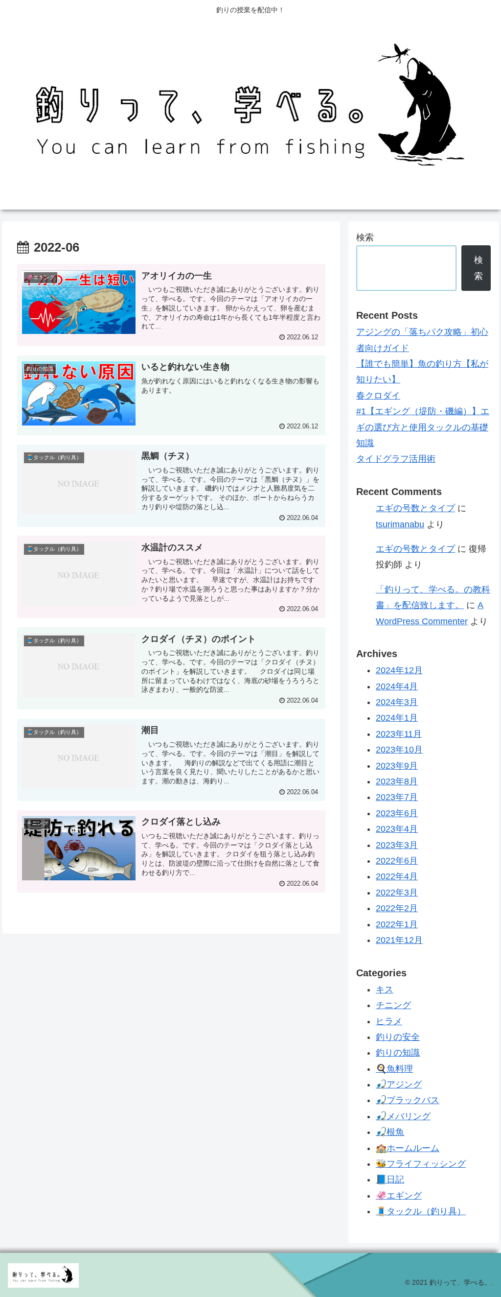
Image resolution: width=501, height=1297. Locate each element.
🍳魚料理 (394, 1069)
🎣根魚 (390, 1132)
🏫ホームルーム (407, 1148)
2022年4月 (397, 876)
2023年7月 (397, 797)
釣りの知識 (398, 1053)
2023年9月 (397, 766)
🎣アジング (399, 1084)
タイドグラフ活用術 (395, 459)
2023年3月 (397, 845)
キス (384, 989)
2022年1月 (397, 924)
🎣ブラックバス (407, 1100)
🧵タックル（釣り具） (421, 1211)
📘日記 (390, 1179)
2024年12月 (399, 670)
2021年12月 (399, 940)
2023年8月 (397, 781)
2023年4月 (397, 829)
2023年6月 (397, 813)
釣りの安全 (398, 1037)
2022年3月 (397, 892)
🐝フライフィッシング (421, 1164)
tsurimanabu (400, 524)
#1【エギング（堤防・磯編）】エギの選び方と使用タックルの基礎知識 (422, 427)
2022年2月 (397, 908)
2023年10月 (399, 750)
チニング (393, 1005)
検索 (365, 237)
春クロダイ (378, 396)
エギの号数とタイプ (415, 508)
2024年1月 (397, 718)
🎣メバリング (403, 1116)
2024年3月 (397, 702)
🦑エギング (399, 1196)
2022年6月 (397, 861)
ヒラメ (389, 1021)
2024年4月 (397, 686)
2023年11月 (399, 734)
